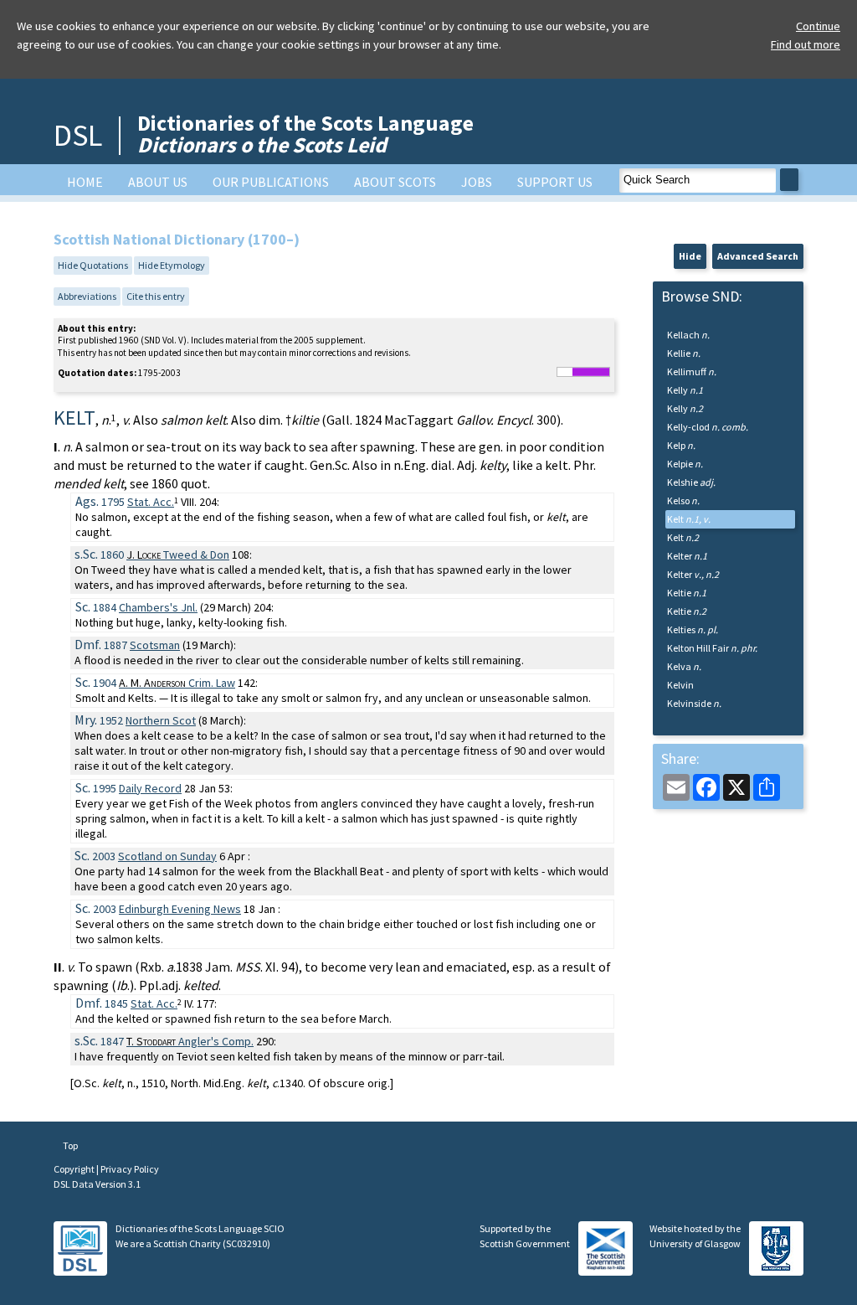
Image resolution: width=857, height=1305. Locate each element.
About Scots (395, 181)
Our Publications (271, 181)
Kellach (688, 334)
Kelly (685, 390)
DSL (78, 135)
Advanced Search (757, 256)
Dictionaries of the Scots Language (305, 133)
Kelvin (680, 684)
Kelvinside (694, 703)
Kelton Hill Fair (712, 648)
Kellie (683, 353)
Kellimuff (691, 371)
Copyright (75, 1169)
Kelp (681, 445)
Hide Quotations (93, 265)
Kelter (687, 555)
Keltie (686, 592)
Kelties (692, 629)
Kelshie (691, 482)
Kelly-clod (707, 426)
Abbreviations (87, 296)
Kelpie (685, 463)
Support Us (555, 181)
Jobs (476, 181)
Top (69, 1145)
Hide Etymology (171, 265)
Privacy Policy (129, 1169)
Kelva (684, 666)
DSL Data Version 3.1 (97, 1184)
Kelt (689, 519)
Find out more (805, 44)
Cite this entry (155, 296)
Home (85, 181)
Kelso (683, 500)
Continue (818, 26)
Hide (690, 256)
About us (157, 181)
